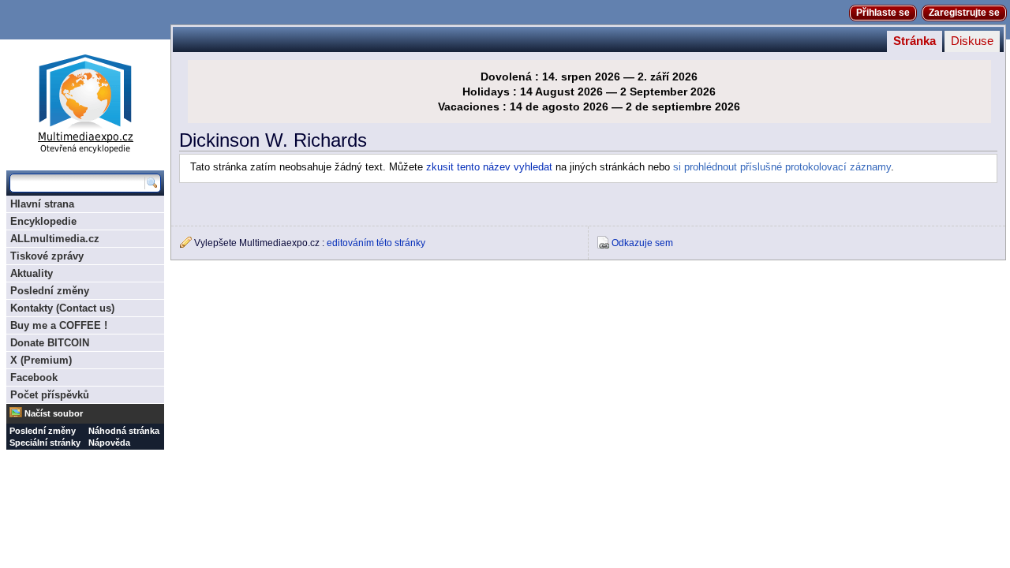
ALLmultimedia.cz (54, 239)
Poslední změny (49, 291)
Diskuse (972, 41)
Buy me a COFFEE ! (58, 325)
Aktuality (31, 273)
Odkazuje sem (642, 242)
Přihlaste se (883, 12)
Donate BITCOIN (49, 343)
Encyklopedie (43, 221)
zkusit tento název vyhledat (489, 167)
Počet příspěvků (49, 395)
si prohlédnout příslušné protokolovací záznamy (782, 167)
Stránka (914, 41)
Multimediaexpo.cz (85, 101)
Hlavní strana (42, 204)
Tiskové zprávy (47, 256)
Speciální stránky (44, 442)
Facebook (34, 377)
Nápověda (109, 442)
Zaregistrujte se (964, 12)
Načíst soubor (53, 413)
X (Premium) (41, 360)
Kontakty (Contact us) (62, 308)
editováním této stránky (376, 242)
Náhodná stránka (123, 430)
